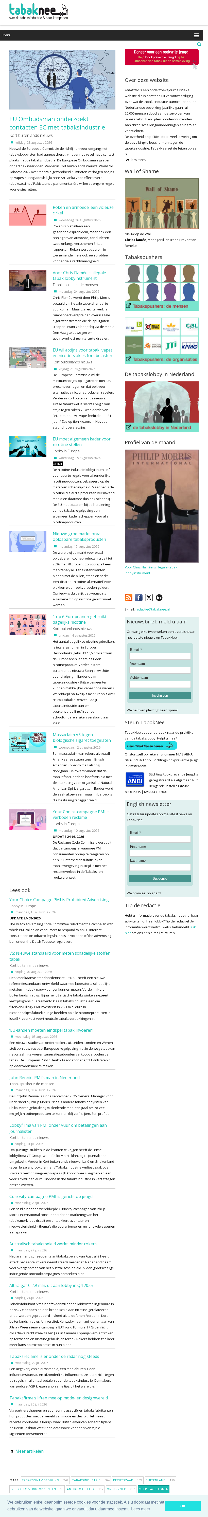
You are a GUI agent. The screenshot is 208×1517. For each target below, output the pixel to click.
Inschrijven (160, 695)
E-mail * (136, 650)
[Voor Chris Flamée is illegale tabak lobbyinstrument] (27, 289)
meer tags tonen (153, 1489)
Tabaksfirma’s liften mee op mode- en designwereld (58, 1398)
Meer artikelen (29, 1451)
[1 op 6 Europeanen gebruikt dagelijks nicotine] (27, 633)
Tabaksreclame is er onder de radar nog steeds (54, 1356)
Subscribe (160, 878)
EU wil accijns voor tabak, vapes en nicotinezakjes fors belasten (83, 352)
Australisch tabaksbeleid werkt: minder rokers (53, 1244)
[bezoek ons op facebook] (166, 596)
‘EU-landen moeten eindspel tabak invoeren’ (51, 1030)
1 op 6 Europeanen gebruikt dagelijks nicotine (80, 619)
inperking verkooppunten (37, 1489)
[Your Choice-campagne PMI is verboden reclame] (27, 828)
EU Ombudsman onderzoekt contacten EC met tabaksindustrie (57, 123)
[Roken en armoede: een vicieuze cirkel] (27, 224)
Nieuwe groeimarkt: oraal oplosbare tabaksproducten (79, 536)
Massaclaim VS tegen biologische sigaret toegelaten (82, 737)
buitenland (160, 1480)
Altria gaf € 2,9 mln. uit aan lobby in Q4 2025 (51, 1285)
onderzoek (121, 1489)
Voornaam (137, 663)
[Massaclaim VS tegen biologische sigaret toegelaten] (27, 751)
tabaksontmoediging (45, 1480)
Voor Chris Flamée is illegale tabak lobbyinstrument (79, 275)
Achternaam (139, 677)
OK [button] (183, 1506)
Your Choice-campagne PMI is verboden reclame (81, 814)
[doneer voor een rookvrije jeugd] (162, 68)
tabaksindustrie (91, 1480)
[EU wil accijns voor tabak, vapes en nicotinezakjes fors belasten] (27, 367)
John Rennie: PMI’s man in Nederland (44, 1077)
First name (138, 846)
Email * (135, 833)
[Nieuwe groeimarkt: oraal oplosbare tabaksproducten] (27, 550)
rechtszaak (128, 1480)
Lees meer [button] (140, 1509)
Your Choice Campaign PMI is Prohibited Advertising (59, 899)
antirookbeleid (85, 1489)
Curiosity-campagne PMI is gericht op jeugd (51, 1196)
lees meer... (139, 160)
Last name (138, 860)
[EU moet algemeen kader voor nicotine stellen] (27, 456)
